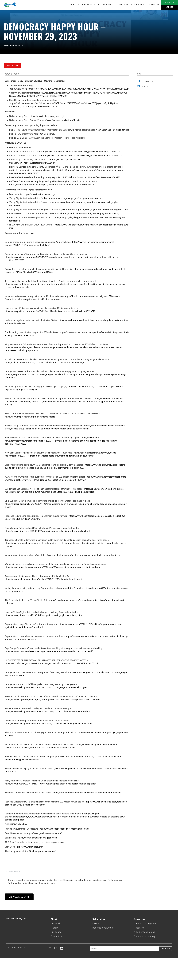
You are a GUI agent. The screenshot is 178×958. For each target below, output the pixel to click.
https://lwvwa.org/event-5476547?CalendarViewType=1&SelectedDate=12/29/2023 (81, 155)
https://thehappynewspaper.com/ (39, 851)
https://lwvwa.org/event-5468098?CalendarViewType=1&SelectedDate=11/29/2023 (79, 151)
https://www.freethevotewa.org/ (39, 194)
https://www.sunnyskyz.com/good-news (37, 837)
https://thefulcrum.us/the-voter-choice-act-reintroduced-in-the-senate (87, 792)
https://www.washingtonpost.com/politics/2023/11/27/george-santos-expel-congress (47, 687)
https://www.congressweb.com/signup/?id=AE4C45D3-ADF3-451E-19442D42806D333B (51, 184)
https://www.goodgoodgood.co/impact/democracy (64, 828)
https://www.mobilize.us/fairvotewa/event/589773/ (96, 177)
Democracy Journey (144, 936)
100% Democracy (46, 134)
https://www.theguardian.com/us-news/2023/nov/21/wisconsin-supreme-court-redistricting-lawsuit (53, 567)
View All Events (19, 897)
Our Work (55, 923)
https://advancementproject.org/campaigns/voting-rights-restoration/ (69, 198)
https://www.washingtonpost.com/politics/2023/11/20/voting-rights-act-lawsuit (43, 579)
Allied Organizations (144, 932)
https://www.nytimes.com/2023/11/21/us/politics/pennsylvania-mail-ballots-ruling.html (47, 531)
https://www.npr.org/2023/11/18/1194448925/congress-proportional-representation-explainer (50, 783)
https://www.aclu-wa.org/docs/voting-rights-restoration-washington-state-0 (91, 209)
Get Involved (98, 919)
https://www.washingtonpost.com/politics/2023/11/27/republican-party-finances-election (48, 723)
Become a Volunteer (103, 927)
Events (96, 923)
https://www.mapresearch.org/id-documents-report (30, 416)
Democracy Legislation (146, 923)
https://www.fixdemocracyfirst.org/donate (59, 120)
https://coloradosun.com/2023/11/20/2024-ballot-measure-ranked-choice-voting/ (44, 362)
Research (139, 927)
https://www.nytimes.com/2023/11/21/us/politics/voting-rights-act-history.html (43, 615)
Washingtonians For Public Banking (112, 130)
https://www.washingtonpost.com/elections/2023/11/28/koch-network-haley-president (47, 711)
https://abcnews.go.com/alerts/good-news (43, 842)
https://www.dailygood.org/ (30, 847)
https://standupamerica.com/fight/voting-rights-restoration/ (90, 213)
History (54, 927)
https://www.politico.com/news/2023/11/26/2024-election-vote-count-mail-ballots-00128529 (50, 311)
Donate (169, 7)
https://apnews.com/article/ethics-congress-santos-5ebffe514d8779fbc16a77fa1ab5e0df (49, 651)
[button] (74, 4)
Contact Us (56, 936)
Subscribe (169, 2)
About (54, 919)
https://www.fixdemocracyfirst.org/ (47, 116)
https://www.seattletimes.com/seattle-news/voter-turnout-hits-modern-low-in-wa (80, 555)
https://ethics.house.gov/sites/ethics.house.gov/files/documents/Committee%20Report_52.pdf (51, 663)
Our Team (56, 932)
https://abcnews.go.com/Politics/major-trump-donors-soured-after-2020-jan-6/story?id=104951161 (53, 699)
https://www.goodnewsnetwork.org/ (44, 833)
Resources (139, 919)
